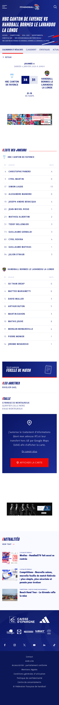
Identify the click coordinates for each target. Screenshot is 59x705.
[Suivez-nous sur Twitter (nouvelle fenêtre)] (24, 645)
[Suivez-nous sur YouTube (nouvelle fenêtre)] (34, 645)
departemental (37, 35)
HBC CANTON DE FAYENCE (12, 83)
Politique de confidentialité (29, 678)
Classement (31, 50)
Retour (8, 57)
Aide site (29, 661)
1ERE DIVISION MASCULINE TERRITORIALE (28, 38)
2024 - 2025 (25, 35)
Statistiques (44, 50)
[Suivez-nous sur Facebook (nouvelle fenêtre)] (5, 645)
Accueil (5, 35)
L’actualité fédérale (26, 552)
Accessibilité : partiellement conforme (29, 665)
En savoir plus (29, 451)
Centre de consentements (29, 682)
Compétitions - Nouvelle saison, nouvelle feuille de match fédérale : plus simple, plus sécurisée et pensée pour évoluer (38, 577)
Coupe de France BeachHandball (37, 589)
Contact (29, 657)
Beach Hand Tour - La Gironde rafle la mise (38, 594)
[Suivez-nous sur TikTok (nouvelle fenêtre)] (54, 645)
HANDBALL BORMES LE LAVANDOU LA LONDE (47, 83)
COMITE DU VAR (7, 38)
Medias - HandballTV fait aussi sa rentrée (37, 557)
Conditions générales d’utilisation (29, 674)
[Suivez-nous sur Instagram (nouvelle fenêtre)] (14, 645)
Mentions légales (29, 669)
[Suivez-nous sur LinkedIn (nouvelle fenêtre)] (44, 645)
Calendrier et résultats (12, 50)
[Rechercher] (55, 6)
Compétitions (15, 35)
